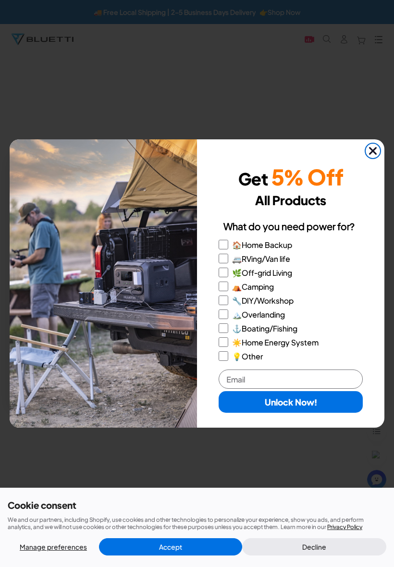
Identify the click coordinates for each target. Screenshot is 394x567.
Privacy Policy (344, 526)
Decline (314, 546)
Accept (170, 546)
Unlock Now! (291, 401)
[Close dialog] (373, 151)
